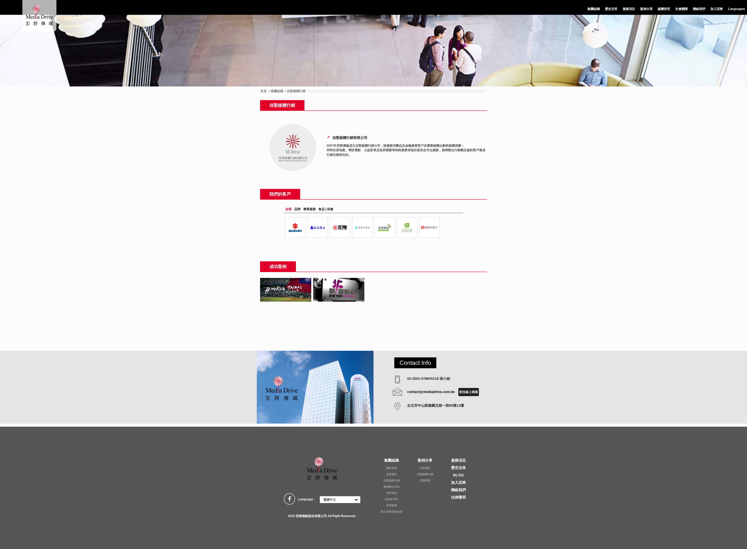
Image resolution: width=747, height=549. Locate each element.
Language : (306, 499)
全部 (288, 209)
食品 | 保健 (325, 209)
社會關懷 (681, 9)
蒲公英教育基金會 (391, 511)
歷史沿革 (611, 9)
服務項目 (629, 9)
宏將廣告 (391, 474)
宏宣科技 (391, 492)
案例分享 (646, 9)
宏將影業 (391, 505)
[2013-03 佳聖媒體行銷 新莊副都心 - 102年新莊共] (338, 290)
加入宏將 (716, 9)
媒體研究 (664, 9)
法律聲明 (458, 497)
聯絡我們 (699, 9)
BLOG (458, 475)
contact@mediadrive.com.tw (431, 392)
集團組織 (593, 9)
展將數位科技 (391, 486)
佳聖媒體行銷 (391, 480)
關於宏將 (391, 468)
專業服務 (309, 209)
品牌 (297, 209)
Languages (736, 9)
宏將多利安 (391, 499)
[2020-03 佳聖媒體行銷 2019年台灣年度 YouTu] (285, 290)
